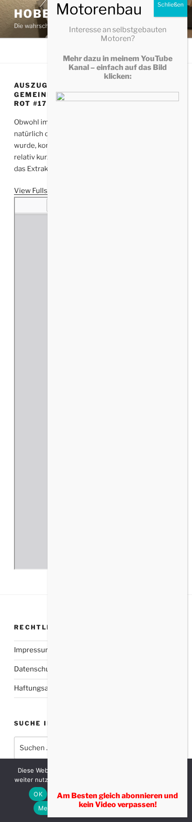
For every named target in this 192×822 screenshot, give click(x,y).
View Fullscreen (40, 191)
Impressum (33, 650)
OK (38, 794)
